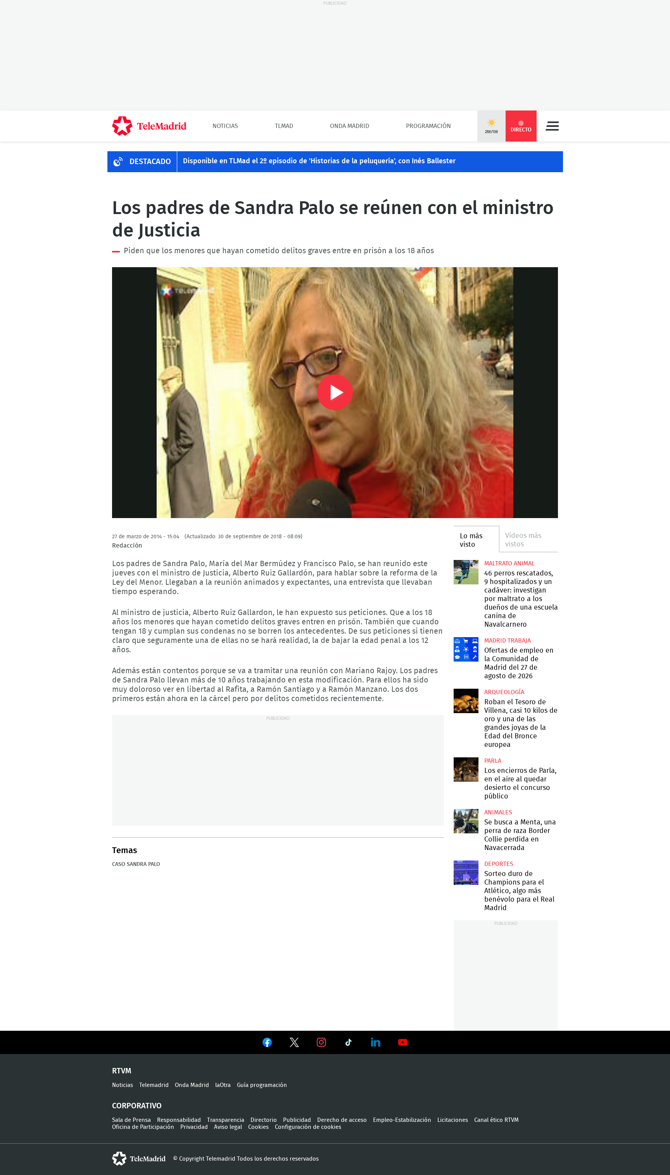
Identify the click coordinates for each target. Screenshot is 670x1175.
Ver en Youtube (403, 1042)
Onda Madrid (349, 126)
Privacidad (194, 1127)
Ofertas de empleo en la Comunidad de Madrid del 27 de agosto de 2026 (466, 649)
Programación (428, 126)
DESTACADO (150, 162)
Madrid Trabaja (507, 641)
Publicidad (297, 1120)
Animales (498, 812)
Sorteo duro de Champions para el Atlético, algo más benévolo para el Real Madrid (466, 873)
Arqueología (504, 692)
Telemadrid (154, 1085)
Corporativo (137, 1106)
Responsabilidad (179, 1120)
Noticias (225, 126)
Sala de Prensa (131, 1120)
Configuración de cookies (308, 1127)
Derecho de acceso (342, 1120)
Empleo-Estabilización (402, 1120)
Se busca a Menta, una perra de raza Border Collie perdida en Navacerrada (466, 821)
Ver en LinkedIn (375, 1042)
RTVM (121, 1071)
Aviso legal (228, 1127)
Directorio (263, 1120)
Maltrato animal (509, 563)
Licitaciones (452, 1120)
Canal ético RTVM (496, 1120)
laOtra (223, 1085)
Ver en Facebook (267, 1044)
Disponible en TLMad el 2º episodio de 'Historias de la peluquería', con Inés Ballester (319, 161)
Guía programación (262, 1085)
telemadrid (139, 1158)
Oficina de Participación (143, 1127)
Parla (492, 761)
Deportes (498, 864)
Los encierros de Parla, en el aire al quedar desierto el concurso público (466, 769)
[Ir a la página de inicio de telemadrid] (149, 126)
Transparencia (225, 1120)
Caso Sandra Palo (136, 864)
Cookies (258, 1127)
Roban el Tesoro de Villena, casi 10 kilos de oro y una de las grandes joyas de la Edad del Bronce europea (466, 701)
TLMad (284, 126)
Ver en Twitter (294, 1044)
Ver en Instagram (321, 1042)
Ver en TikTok (348, 1044)
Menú (552, 126)
